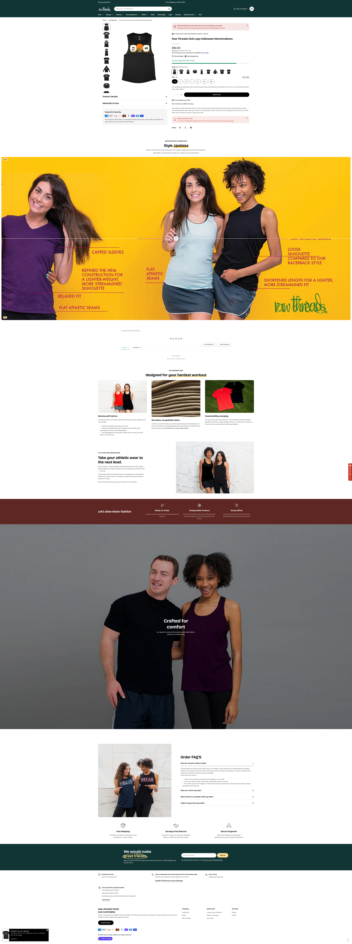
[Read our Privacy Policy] (195, 922)
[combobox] (160, 912)
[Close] (197, 856)
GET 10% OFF (176, 931)
